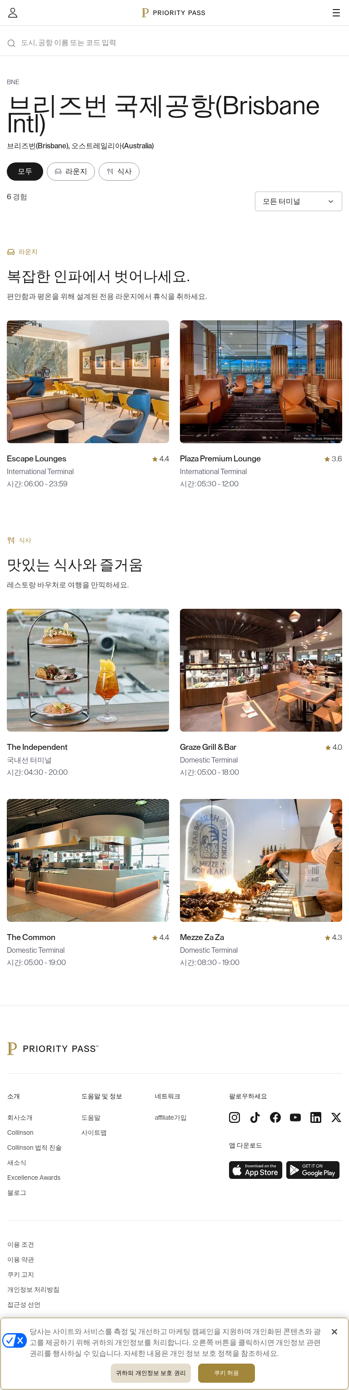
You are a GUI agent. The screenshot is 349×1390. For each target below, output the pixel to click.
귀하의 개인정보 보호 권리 (151, 1373)
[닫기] (334, 1332)
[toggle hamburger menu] (336, 12)
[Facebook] (275, 1117)
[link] (256, 1170)
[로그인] (12, 12)
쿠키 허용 (226, 1373)
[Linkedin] (315, 1117)
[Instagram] (234, 1117)
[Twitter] (336, 1117)
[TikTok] (254, 1117)
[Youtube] (295, 1117)
